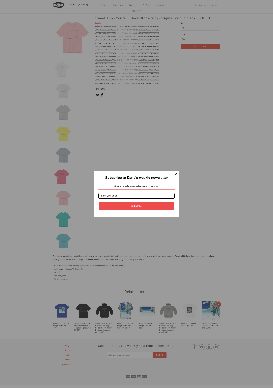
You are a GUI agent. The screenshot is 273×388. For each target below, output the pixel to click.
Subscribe (136, 206)
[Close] (175, 174)
